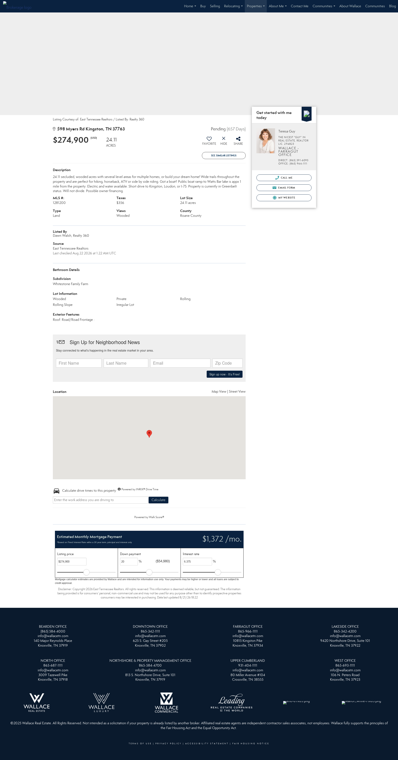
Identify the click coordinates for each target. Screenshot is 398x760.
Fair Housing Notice (250, 743)
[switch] (209, 142)
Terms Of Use (140, 743)
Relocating (234, 8)
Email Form (286, 187)
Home (191, 8)
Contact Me (299, 6)
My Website (286, 197)
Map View (219, 391)
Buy (203, 6)
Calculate (158, 500)
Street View (237, 391)
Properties (256, 8)
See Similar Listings (224, 155)
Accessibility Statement (207, 743)
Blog (392, 6)
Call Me (286, 177)
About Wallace (350, 6)
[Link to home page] (19, 6)
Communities (325, 8)
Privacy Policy (168, 743)
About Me (278, 8)
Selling (215, 6)
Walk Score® (156, 517)
